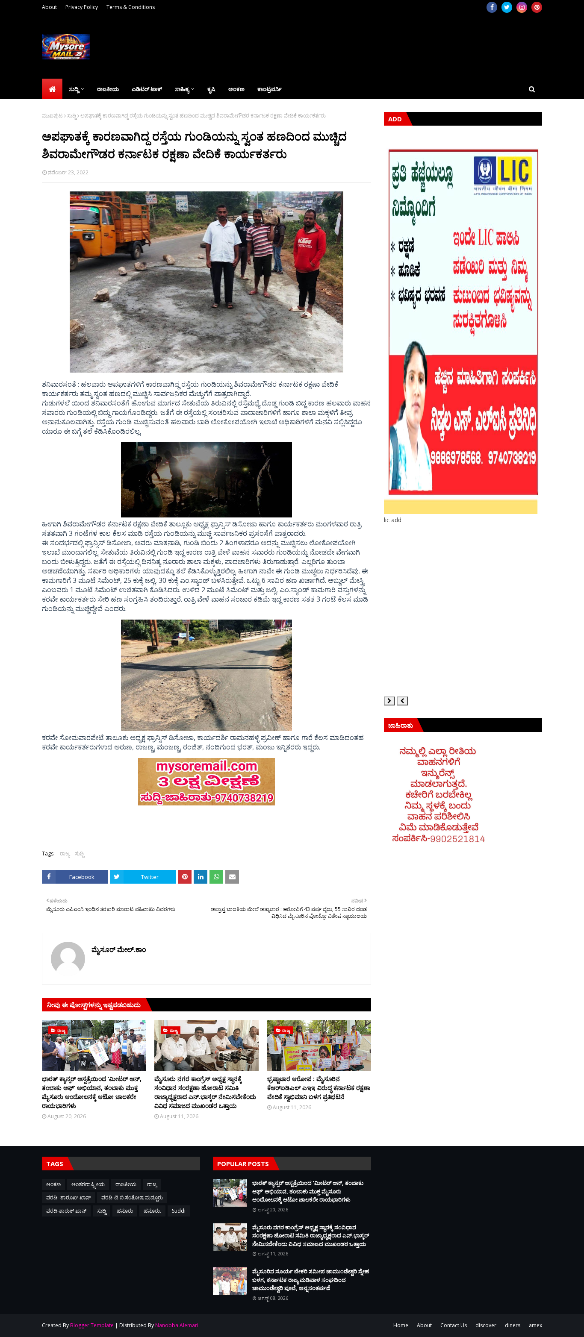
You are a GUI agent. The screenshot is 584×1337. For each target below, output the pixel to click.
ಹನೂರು (125, 1210)
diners (512, 1325)
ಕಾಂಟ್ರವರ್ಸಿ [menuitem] (269, 89)
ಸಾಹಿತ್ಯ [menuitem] (182, 89)
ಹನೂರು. (152, 1210)
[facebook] (492, 7)
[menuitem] (52, 89)
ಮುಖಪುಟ (52, 115)
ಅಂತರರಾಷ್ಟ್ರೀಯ (88, 1184)
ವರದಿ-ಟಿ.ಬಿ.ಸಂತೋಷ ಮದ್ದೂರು (132, 1197)
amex (535, 1325)
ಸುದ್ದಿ (71, 115)
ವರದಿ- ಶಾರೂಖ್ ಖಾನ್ (68, 1197)
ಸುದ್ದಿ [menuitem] (74, 89)
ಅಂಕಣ (53, 1184)
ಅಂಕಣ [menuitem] (236, 89)
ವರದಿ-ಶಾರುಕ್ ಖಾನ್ (66, 1210)
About (49, 7)
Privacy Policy (81, 7)
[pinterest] (536, 7)
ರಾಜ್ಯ (65, 853)
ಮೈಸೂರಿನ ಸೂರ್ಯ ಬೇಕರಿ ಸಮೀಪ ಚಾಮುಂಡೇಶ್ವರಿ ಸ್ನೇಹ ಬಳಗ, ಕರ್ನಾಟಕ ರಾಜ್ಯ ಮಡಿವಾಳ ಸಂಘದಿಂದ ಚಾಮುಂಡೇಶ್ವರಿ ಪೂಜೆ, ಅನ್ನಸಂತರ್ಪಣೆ (310, 1279)
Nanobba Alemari (176, 1325)
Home (400, 1325)
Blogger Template (92, 1325)
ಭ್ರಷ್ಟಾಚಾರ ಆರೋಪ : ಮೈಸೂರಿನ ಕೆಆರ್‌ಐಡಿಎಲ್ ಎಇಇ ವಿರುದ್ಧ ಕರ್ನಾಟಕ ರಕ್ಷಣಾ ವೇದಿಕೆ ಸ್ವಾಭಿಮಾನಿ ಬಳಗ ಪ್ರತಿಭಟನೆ (318, 1088)
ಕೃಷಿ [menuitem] (211, 89)
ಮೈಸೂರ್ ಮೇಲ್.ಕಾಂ (118, 949)
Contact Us (453, 1325)
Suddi (179, 1210)
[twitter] (506, 7)
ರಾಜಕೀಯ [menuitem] (108, 89)
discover (485, 1325)
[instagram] (521, 7)
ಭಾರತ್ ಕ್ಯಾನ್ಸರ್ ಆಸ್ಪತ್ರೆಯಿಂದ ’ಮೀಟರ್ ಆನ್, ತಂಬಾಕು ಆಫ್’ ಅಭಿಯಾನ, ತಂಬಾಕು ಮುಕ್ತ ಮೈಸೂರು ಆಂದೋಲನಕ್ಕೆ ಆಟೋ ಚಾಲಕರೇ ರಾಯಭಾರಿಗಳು (92, 1092)
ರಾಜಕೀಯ (125, 1184)
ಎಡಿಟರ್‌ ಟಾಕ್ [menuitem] (147, 89)
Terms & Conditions (130, 7)
